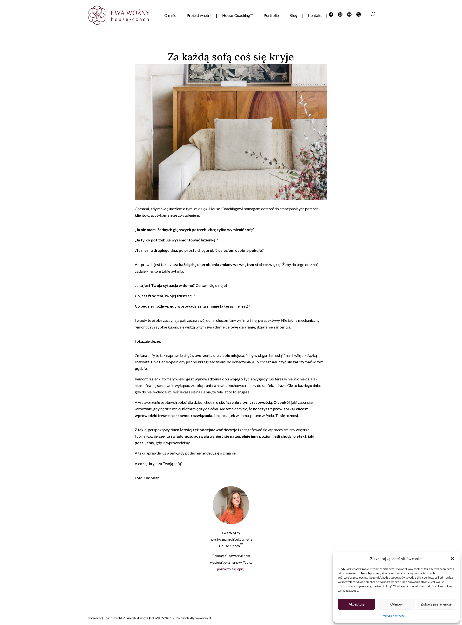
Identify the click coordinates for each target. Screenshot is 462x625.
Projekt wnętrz (199, 16)
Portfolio (271, 16)
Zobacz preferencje (436, 604)
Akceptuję (357, 604)
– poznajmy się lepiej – (231, 569)
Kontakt (315, 16)
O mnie (170, 16)
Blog (293, 16)
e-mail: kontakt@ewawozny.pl (192, 618)
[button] (452, 558)
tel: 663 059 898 (160, 618)
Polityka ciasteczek (394, 616)
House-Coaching (237, 16)
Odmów (396, 604)
